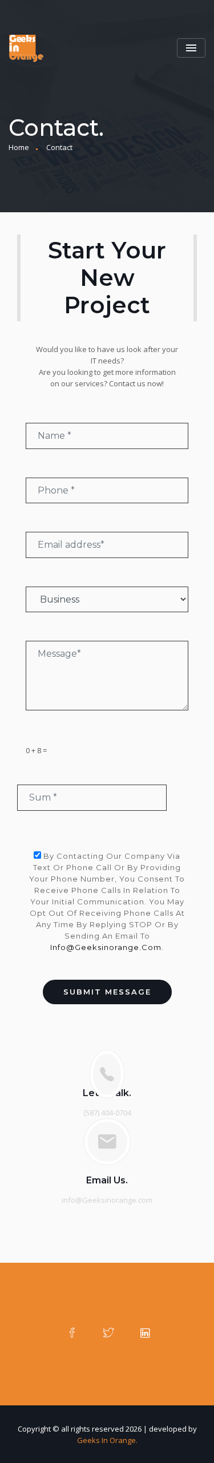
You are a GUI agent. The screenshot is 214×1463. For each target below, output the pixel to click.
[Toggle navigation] (191, 48)
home (19, 147)
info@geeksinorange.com (105, 947)
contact (59, 147)
